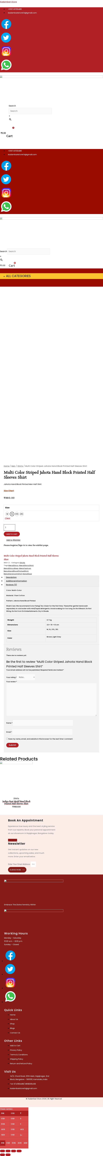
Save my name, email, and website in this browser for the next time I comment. (40, 739)
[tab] (51, 577)
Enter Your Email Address (19, 864)
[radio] (7, 514)
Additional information (16, 581)
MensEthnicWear (11, 568)
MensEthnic (13, 565)
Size (7, 507)
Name (9, 723)
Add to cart (11, 534)
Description (11, 577)
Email (9, 732)
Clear (7, 518)
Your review (11, 681)
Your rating (11, 677)
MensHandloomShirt (13, 574)
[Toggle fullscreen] (13, 1151)
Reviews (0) (11, 584)
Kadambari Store (8, 1)
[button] (10, 124)
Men (13, 466)
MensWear (27, 574)
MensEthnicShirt (26, 565)
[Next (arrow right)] (8, 1154)
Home (6, 466)
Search (12, 105)
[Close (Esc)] (2, 1151)
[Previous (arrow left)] (2, 1154)
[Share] (8, 1151)
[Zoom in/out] (19, 1151)
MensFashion (25, 568)
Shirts (20, 466)
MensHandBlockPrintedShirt (16, 571)
